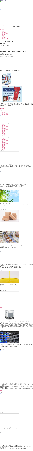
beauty (3, 108)
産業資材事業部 (4, 23)
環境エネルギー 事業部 (4, 21)
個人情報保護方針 (4, 131)
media (1, 108)
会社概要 (3, 19)
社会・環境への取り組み (5, 114)
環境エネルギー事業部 (5, 33)
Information (3, 34)
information (3, 111)
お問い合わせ (3, 35)
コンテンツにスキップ (3, 0)
